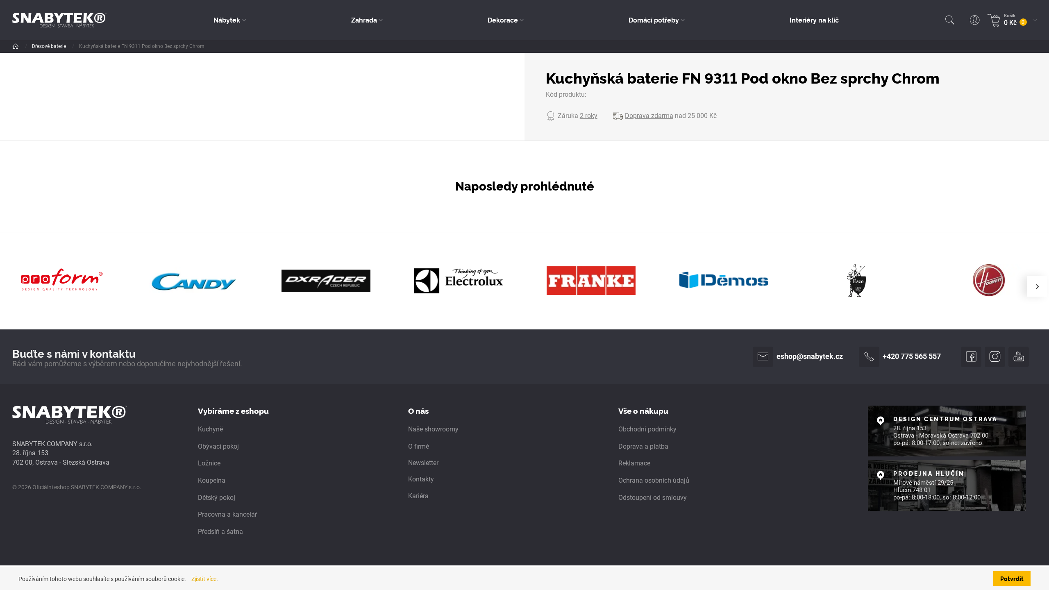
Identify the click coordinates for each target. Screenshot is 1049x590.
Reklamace (634, 463)
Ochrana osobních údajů (653, 480)
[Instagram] (995, 357)
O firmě (418, 446)
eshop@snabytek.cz (810, 356)
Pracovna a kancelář (227, 514)
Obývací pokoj (218, 446)
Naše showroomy (433, 429)
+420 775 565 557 (912, 356)
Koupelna (211, 480)
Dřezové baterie (49, 46)
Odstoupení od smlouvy (652, 498)
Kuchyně (210, 429)
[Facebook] (971, 357)
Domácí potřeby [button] (654, 19)
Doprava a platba (643, 446)
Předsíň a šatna (220, 532)
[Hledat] (950, 20)
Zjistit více (203, 579)
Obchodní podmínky (647, 429)
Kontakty (421, 479)
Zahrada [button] (364, 19)
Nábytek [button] (226, 19)
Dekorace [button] (503, 19)
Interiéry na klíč (814, 19)
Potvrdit (1012, 578)
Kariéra (418, 496)
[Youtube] (1018, 357)
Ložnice (209, 463)
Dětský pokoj (216, 498)
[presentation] (1037, 286)
